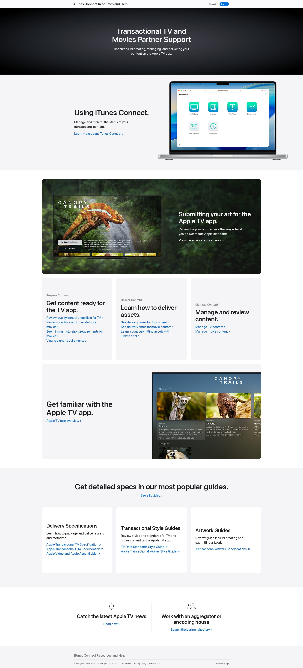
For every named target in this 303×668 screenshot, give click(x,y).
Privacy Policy (140, 664)
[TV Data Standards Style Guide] (151, 540)
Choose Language (221, 664)
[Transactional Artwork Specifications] (226, 540)
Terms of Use (154, 664)
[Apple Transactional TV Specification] (77, 540)
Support (212, 4)
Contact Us (126, 664)
